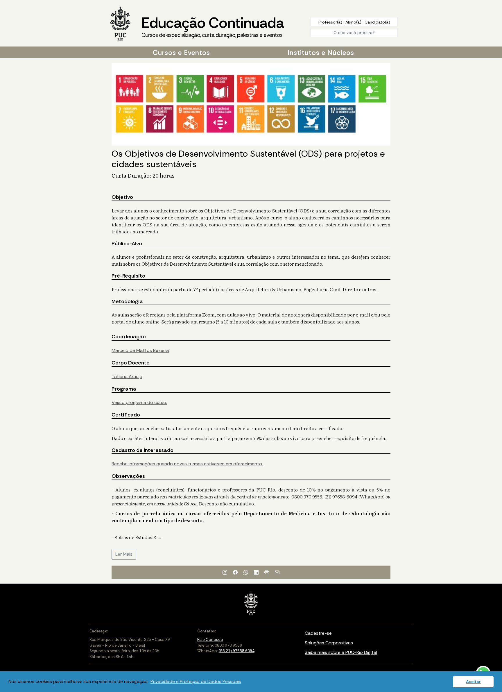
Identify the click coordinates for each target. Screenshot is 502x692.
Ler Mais (123, 554)
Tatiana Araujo (127, 376)
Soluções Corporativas (329, 643)
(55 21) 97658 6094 (236, 650)
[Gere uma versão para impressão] (266, 572)
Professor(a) (330, 22)
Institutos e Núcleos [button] (321, 52)
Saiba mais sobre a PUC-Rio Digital (341, 652)
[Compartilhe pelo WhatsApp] (245, 572)
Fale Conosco (210, 639)
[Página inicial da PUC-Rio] (120, 24)
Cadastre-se (318, 633)
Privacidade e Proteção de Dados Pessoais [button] (195, 681)
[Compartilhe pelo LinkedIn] (256, 572)
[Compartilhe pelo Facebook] (235, 572)
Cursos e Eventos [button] (181, 52)
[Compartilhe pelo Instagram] (225, 572)
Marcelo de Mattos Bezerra (140, 350)
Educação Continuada (212, 26)
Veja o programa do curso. (139, 402)
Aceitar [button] (473, 681)
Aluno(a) (354, 22)
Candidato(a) (377, 22)
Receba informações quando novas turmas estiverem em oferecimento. (187, 464)
